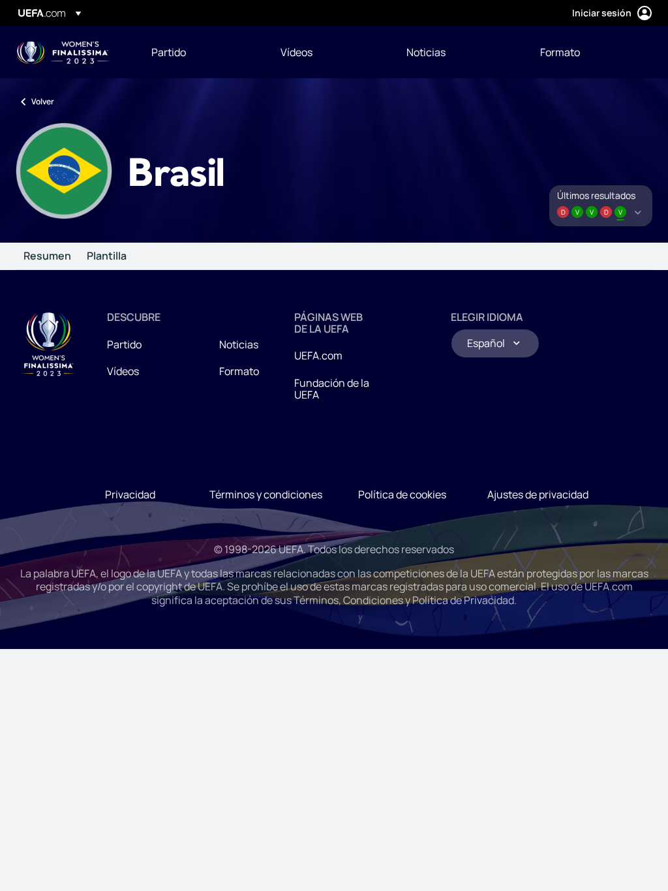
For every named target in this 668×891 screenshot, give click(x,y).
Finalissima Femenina (64, 52)
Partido (124, 344)
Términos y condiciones (265, 494)
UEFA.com (318, 355)
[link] (168, 52)
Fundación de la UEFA (331, 389)
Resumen (47, 256)
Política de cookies (402, 494)
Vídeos (123, 371)
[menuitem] (199, 52)
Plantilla (107, 256)
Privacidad (130, 494)
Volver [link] (42, 101)
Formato (239, 371)
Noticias (238, 344)
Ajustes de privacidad (537, 494)
